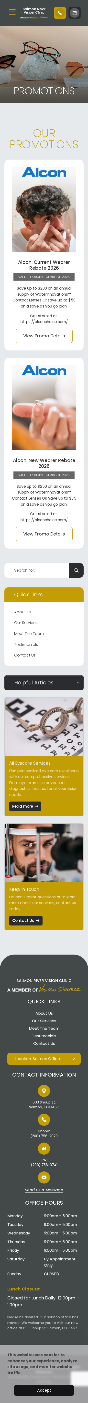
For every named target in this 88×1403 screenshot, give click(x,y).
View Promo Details (44, 336)
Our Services (26, 622)
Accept (44, 1390)
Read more (22, 806)
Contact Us (25, 655)
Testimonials (26, 644)
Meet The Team (29, 633)
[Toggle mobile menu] (12, 12)
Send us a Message (44, 1190)
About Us (22, 612)
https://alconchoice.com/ (44, 321)
